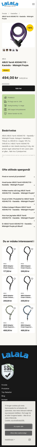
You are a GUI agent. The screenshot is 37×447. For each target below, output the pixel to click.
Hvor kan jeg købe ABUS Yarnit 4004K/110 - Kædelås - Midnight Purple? (18, 216)
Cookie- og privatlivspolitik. (15, 420)
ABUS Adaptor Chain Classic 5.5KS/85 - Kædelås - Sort (26, 298)
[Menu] (33, 4)
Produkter (5, 389)
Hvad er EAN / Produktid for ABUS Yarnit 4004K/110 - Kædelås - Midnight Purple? (18, 200)
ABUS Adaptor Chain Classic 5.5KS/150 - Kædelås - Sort (8, 298)
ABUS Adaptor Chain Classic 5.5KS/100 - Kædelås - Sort (8, 268)
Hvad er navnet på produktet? (13, 176)
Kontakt (5, 400)
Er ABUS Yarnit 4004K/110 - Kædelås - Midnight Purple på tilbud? (17, 225)
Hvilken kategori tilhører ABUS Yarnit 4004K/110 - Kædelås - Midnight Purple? (18, 208)
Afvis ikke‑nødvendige (18, 433)
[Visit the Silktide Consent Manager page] (29, 439)
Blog (3, 396)
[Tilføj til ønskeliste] (14, 249)
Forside (4, 13)
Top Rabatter (7, 392)
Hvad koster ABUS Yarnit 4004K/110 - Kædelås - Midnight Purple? (17, 183)
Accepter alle (18, 426)
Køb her (19, 88)
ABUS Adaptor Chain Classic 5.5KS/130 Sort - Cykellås (26, 268)
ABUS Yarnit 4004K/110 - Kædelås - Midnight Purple (17, 17)
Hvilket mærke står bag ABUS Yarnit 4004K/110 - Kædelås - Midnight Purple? (18, 192)
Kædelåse (14, 13)
